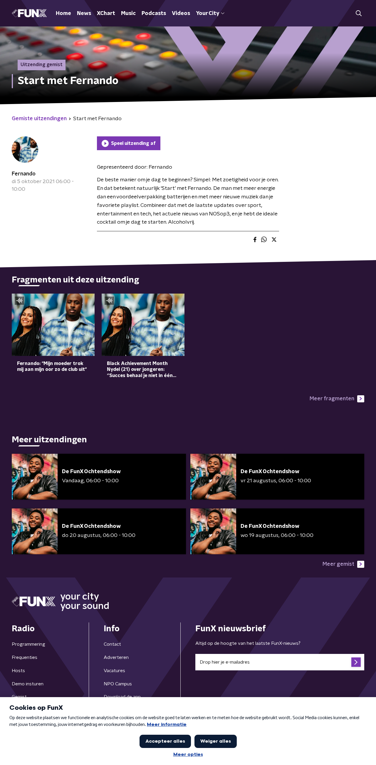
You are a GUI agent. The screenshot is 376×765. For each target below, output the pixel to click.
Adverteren (116, 657)
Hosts (18, 670)
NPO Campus (118, 684)
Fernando (24, 174)
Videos (181, 13)
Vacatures (114, 670)
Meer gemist (338, 564)
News (84, 13)
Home (63, 13)
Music (128, 13)
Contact (112, 644)
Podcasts (154, 13)
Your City (207, 13)
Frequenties (24, 657)
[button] (358, 13)
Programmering (28, 644)
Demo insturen (27, 684)
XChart (106, 13)
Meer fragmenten (332, 398)
